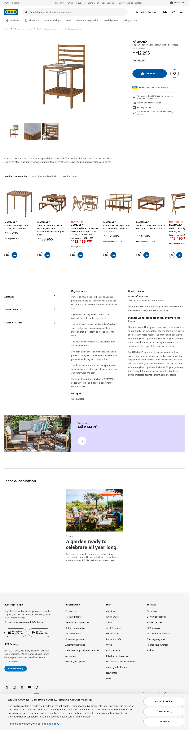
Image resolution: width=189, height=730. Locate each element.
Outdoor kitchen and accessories (50, 29)
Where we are (112, 616)
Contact (138, 3)
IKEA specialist (154, 628)
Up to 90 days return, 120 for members (155, 113)
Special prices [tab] (110, 20)
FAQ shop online (73, 633)
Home (6, 29)
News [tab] (68, 20)
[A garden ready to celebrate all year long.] (94, 510)
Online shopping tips (75, 628)
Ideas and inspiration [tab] (87, 20)
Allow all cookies (164, 701)
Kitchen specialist (109, 3)
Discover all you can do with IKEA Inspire (23, 622)
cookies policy (50, 723)
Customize (163, 711)
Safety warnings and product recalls (82, 650)
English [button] (177, 2)
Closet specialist (126, 3)
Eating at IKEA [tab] (130, 20)
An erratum (70, 656)
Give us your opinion (75, 661)
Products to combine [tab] (16, 176)
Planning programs (156, 639)
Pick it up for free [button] (144, 107)
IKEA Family (59, 3)
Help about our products (77, 622)
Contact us (70, 611)
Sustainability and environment (121, 661)
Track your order (73, 616)
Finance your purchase (157, 644)
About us (110, 611)
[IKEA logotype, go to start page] (11, 12)
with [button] (153, 87)
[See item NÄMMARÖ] (19, 204)
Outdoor (69, 536)
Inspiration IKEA (113, 639)
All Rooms (18, 29)
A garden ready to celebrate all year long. (92, 544)
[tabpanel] (128, 347)
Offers (109, 644)
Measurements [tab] (12, 309)
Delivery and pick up (156, 616)
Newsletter (111, 672)
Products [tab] (14, 20)
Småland (151, 650)
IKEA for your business (76, 3)
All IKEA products (114, 628)
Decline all (164, 721)
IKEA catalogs (112, 633)
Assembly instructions (76, 644)
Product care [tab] (70, 176)
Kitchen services (154, 622)
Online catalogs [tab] (52, 20)
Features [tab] (9, 296)
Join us (109, 622)
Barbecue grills (74, 29)
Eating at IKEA (93, 3)
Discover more (11, 661)
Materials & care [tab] (13, 322)
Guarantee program (74, 639)
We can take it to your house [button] (149, 103)
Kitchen (29, 29)
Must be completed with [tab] (45, 176)
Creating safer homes (116, 667)
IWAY (108, 678)
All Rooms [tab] (34, 20)
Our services (153, 611)
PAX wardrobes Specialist (159, 633)
